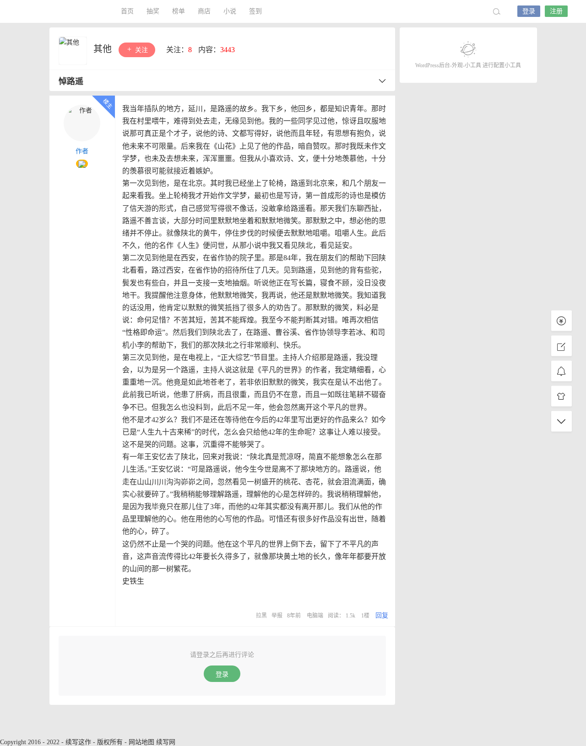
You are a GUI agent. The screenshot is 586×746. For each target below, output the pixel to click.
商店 (204, 11)
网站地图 (141, 742)
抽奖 (152, 11)
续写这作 (78, 742)
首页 (127, 11)
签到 (255, 11)
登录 (528, 11)
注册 (556, 11)
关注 (140, 50)
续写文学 (64, 11)
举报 (276, 615)
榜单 (178, 11)
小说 (229, 11)
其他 (103, 49)
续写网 (165, 742)
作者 (82, 151)
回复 (381, 615)
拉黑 (261, 615)
